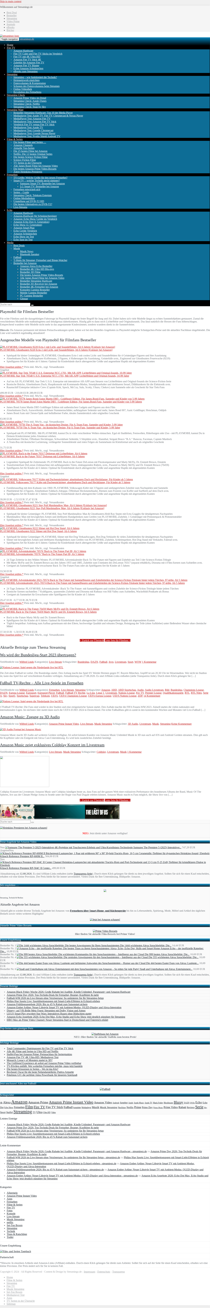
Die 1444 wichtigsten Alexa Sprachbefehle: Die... (145, 945)
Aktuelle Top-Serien (23, 148)
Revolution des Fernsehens (27, 92)
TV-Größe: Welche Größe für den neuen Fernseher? (40, 177)
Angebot (124, 1102)
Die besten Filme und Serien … (29, 142)
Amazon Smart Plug (23, 227)
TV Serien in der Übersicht (27, 162)
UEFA (54, 695)
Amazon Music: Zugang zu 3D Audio (30, 717)
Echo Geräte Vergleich (25, 230)
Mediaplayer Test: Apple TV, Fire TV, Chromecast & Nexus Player (48, 115)
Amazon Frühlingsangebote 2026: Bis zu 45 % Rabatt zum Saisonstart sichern (47, 1004)
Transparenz (118, 1271)
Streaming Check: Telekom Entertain (32, 195)
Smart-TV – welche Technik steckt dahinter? (36, 180)
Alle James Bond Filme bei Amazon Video (35, 165)
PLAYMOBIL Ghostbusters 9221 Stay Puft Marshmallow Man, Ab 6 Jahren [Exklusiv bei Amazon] (52, 508)
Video (53, 1112)
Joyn (111, 661)
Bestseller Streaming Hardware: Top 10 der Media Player (43, 112)
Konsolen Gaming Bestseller (35, 289)
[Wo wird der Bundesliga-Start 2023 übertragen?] (31, 667)
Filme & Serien (15, 139)
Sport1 (12, 695)
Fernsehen (12, 174)
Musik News (26, 251)
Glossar (24, 298)
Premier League (153, 692)
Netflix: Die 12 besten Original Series (32, 154)
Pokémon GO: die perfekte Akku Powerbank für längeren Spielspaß (42, 1075)
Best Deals (19, 245)
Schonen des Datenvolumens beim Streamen (36, 86)
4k (1, 1102)
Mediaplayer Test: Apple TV (28, 127)
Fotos (9, 1210)
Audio (140, 690)
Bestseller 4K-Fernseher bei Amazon (39, 286)
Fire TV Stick (54, 1107)
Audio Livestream (154, 690)
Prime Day (147, 1107)
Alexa (6, 1102)
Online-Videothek (22, 89)
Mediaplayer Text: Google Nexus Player (34, 133)
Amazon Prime (38, 1102)
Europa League (17, 692)
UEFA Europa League (99, 695)
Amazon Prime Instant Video (64, 723)
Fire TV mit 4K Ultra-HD (26, 56)
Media (10, 242)
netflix (10, 1222)
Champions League (194, 690)
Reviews (191, 1107)
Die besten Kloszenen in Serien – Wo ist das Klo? (32, 1069)
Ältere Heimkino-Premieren (27, 171)
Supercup (34, 695)
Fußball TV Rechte (75, 692)
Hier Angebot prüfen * (11, 367)
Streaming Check (16, 95)
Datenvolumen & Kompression (29, 83)
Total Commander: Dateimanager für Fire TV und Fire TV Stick (40, 1048)
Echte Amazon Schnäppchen (28, 68)
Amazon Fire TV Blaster (26, 65)
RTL (187, 692)
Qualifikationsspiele (173, 692)
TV (34, 1112)
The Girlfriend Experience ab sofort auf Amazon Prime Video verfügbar (44, 1063)
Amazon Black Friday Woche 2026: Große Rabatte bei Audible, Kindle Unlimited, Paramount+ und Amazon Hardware (68, 991)
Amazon (105, 690)
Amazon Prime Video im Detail (29, 98)
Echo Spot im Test (22, 239)
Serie (199, 1107)
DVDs (192, 1103)
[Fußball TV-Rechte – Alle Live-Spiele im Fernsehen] (31, 701)
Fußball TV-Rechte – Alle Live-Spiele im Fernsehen (41, 683)
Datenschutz (103, 1271)
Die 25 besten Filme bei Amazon (30, 151)
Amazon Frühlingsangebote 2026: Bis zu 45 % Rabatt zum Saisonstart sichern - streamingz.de (55, 1169)
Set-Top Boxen (14, 1225)
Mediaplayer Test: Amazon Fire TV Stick (34, 121)
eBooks (10, 27)
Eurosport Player (46, 692)
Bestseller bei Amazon (25, 263)
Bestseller (12, 15)
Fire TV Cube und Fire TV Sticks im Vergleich (37, 53)
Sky (5, 695)
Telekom (45, 695)
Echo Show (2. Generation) (27, 224)
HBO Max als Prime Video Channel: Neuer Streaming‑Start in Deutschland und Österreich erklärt (57, 1019)
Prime (137, 1107)
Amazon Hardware (23, 50)
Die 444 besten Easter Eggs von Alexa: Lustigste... (172, 963)
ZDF (140, 695)
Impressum (89, 1271)
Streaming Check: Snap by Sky (29, 106)
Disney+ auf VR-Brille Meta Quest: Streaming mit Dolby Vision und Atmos (46, 1010)
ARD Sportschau (127, 690)
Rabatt (182, 1107)
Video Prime (13, 21)
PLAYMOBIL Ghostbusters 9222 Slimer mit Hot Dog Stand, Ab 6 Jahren (38, 531)
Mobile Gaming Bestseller (33, 292)
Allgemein (12, 1192)
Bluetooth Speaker (29, 254)
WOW (138, 661)
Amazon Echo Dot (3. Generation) (31, 221)
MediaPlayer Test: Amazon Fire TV (32, 118)
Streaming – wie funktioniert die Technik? (35, 77)
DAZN (94, 661)
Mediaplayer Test (15, 1295)
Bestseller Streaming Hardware (36, 281)
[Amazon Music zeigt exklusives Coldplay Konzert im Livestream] (24, 786)
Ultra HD (47, 1112)
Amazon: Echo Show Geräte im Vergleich (35, 219)
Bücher (10, 30)
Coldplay (101, 751)
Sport (130, 661)
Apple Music (139, 1103)
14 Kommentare (152, 695)
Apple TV (148, 1103)
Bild (167, 690)
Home (10, 44)
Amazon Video (103, 1102)
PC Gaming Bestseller (31, 295)
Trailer (10, 1237)
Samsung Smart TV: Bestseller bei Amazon (42, 183)
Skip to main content (10, 1)
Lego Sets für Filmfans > (117, 640)
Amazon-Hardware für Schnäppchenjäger (35, 216)
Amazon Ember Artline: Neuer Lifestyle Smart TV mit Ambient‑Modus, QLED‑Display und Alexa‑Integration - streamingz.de (72, 1175)
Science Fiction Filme (24, 160)
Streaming (12, 18)
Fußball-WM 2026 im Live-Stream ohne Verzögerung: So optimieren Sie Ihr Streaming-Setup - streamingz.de (63, 1157)
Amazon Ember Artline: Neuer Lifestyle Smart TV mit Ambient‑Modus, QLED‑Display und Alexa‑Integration (64, 1007)
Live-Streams (20, 207)
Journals (11, 24)
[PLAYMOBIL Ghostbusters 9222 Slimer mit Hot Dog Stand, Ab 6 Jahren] (39, 528)
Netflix (130, 1107)
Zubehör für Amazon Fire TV (28, 62)
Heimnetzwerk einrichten (26, 80)
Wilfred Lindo (26, 661)
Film (29, 1107)
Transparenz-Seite (83, 873)
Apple (130, 1103)
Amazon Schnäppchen (25, 233)
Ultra (39, 1112)
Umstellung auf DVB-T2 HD (28, 201)
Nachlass (122, 1107)
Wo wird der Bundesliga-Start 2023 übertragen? (38, 655)
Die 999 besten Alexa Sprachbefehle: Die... (167, 954)
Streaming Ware (15, 109)
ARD (114, 690)
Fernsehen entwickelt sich (26, 189)
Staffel (9, 1112)
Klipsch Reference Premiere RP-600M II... (22, 856)
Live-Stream (55, 661)
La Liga (91, 692)
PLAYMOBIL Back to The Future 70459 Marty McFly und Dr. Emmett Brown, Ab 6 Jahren (48, 611)
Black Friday (158, 1103)
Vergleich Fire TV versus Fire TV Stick (33, 124)
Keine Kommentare (181, 723)
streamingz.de (27, 39)
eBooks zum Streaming (25, 71)
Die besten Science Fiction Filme (30, 157)
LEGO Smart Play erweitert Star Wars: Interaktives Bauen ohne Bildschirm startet (49, 1013)
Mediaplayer (86, 1107)
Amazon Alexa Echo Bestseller (36, 266)
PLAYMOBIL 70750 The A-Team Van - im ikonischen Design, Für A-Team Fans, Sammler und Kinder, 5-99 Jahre (60, 427)
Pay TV (140, 692)
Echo (9, 210)
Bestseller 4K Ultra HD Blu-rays (37, 269)
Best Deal (12, 12)
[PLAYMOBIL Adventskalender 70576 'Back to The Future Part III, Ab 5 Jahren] (43, 551)
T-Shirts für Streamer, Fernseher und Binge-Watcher (40, 260)
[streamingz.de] (9, 35)
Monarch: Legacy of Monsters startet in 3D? (29, 1060)
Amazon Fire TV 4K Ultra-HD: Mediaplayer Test (32, 1057)
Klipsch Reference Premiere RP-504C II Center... (25, 868)
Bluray (178, 1102)
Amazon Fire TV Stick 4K (27, 59)
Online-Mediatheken (24, 198)
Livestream (120, 661)
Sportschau (22, 695)
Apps (9, 1198)
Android (116, 1103)
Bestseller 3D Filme (30, 272)
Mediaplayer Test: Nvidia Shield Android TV (36, 136)
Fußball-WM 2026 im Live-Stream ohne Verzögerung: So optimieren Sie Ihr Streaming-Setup (55, 998)
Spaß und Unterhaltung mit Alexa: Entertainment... (166, 969)
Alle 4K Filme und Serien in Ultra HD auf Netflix (32, 1051)
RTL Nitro (196, 692)
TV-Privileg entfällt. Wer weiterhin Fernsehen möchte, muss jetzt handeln (45, 1066)
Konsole (11, 1213)
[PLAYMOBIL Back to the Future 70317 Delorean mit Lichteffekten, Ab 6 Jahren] (43, 453)
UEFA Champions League (73, 695)
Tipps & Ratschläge (17, 1234)
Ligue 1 (100, 692)
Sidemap (11, 1303)
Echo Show (8, 1108)
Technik (11, 1231)
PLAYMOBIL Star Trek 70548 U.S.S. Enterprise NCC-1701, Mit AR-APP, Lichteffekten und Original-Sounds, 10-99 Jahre (64, 375)
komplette (77, 1108)
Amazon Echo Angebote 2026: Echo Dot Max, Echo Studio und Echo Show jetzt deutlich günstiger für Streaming (66, 1016)
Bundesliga (83, 661)
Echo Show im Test (23, 236)
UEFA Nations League (124, 695)
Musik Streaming (103, 723)
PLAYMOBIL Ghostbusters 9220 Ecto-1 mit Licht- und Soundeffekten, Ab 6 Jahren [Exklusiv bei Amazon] (56, 350)
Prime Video (171, 1107)
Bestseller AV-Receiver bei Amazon (38, 283)
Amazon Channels (23, 145)
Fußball (17, 257)
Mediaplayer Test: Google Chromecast (33, 130)
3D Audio (133, 723)
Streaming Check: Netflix (26, 103)
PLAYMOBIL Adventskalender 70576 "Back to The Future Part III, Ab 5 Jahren (42, 554)
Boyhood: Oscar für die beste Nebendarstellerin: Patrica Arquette (40, 1072)
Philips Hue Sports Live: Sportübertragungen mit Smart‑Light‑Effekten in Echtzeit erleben (53, 1001)
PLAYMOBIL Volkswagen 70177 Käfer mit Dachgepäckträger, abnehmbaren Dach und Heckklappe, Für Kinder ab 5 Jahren (65, 482)
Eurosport (31, 692)
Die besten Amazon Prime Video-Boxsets (34, 168)
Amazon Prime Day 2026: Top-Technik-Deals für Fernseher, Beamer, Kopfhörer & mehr (53, 995)
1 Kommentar (149, 661)
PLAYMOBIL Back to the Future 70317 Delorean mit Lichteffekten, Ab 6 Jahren (42, 456)
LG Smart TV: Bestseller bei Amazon (39, 186)
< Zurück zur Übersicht (92, 640)
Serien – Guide (21, 192)
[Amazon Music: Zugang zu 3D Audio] (20, 729)
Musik (16, 248)
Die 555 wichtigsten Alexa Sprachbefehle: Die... (173, 957)
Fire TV (11, 47)
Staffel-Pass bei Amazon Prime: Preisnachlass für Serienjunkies (39, 1054)
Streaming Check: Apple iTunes (29, 101)
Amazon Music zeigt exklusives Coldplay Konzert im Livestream (52, 745)
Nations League (126, 692)
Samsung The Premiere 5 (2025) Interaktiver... (157, 847)
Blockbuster (168, 1103)
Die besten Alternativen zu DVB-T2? (32, 204)
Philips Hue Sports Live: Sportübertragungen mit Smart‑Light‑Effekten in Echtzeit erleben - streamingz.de (61, 1163)
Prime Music (158, 1107)
